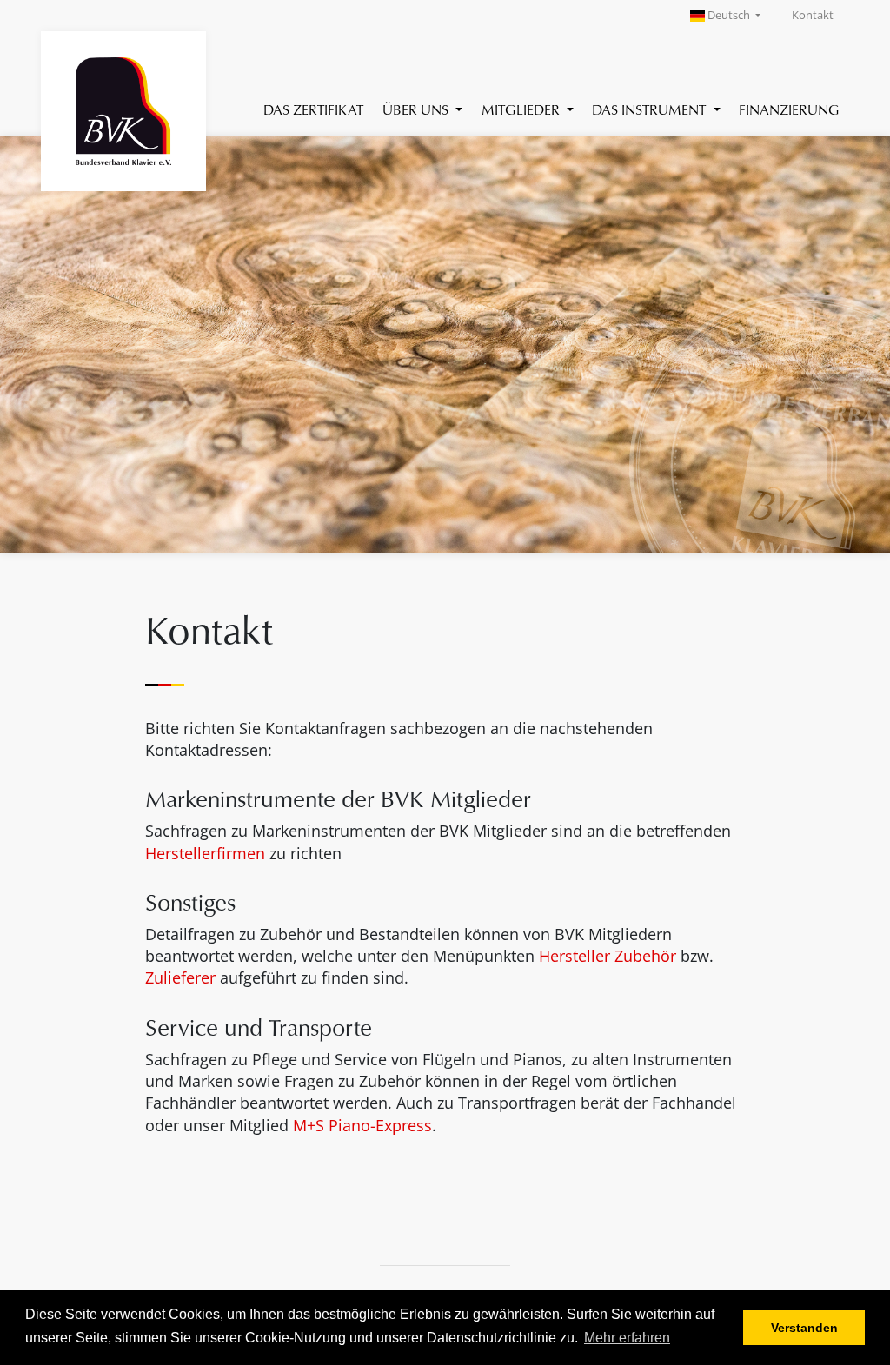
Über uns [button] (417, 109)
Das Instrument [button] (650, 109)
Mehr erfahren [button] (627, 1337)
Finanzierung (789, 109)
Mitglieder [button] (522, 109)
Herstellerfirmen (205, 853)
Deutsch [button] (729, 15)
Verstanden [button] (804, 1328)
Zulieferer (180, 977)
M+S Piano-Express (362, 1125)
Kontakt (813, 15)
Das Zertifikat (313, 109)
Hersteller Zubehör (607, 955)
